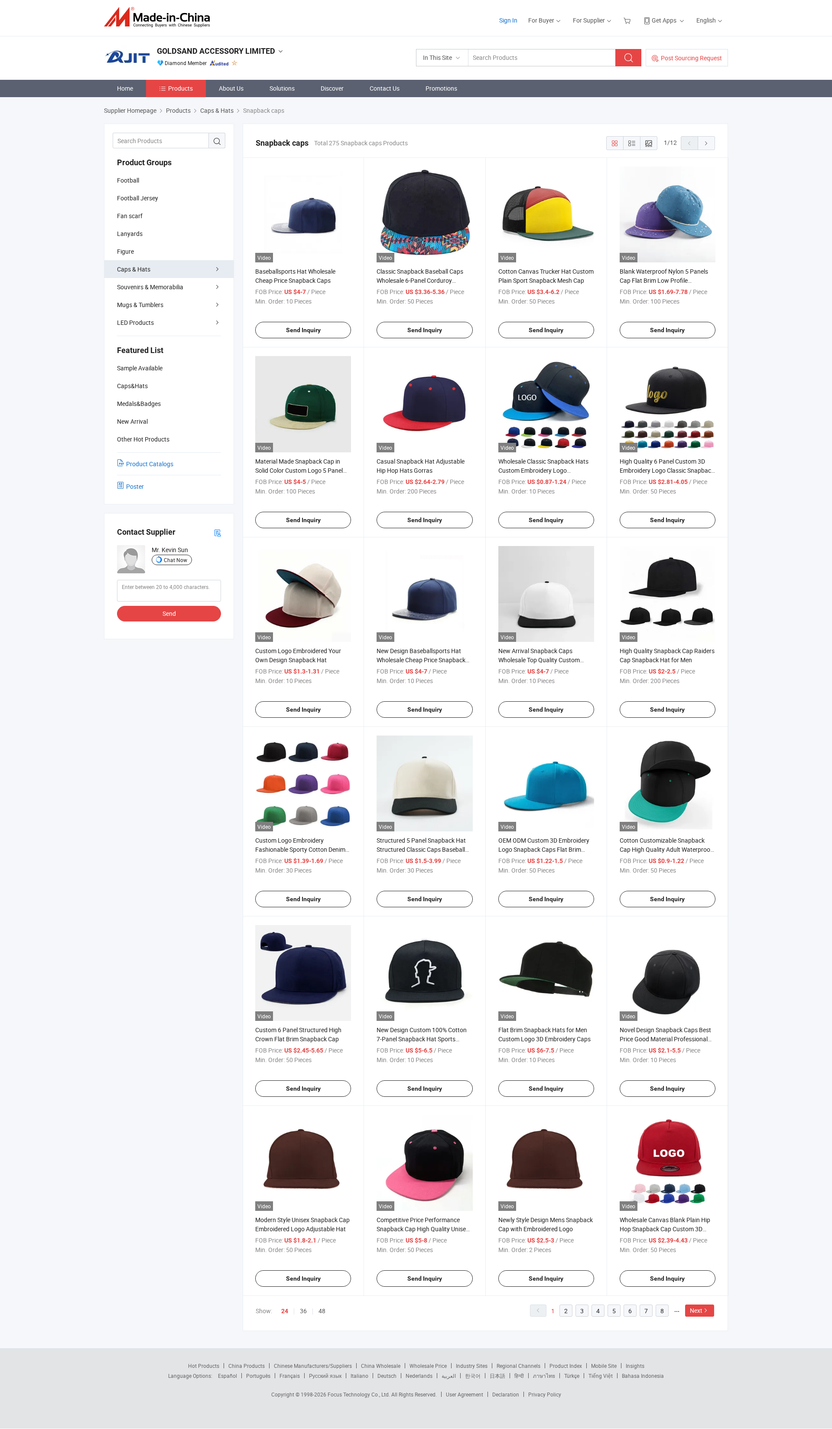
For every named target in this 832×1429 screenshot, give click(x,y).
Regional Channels (518, 1365)
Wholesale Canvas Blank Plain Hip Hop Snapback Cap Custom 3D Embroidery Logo (665, 1229)
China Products (246, 1365)
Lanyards (130, 233)
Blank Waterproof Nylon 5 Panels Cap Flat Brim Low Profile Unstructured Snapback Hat (664, 280)
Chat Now (175, 559)
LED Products (135, 322)
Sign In (508, 20)
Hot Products (203, 1365)
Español (227, 1375)
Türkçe (571, 1375)
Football (128, 180)
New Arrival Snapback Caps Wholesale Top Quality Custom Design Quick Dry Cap (539, 660)
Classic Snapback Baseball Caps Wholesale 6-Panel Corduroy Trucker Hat (420, 280)
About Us (231, 88)
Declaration (505, 1394)
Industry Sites (472, 1365)
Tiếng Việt (600, 1375)
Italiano (359, 1375)
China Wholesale (380, 1365)
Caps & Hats (133, 269)
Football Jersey (137, 198)
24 (284, 1311)
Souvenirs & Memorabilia (150, 287)
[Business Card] (217, 532)
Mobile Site (604, 1365)
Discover (332, 88)
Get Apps (664, 20)
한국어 (473, 1375)
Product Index (565, 1365)
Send (169, 613)
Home (125, 88)
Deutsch (386, 1375)
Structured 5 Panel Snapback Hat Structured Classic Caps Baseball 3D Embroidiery (421, 849)
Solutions (282, 88)
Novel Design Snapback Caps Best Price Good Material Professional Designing (665, 1039)
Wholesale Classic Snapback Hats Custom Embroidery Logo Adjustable (543, 470)
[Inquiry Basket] (628, 20)
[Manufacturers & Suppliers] (159, 17)
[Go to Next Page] (706, 143)
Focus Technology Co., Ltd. (359, 1394)
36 (303, 1311)
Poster (135, 486)
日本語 (497, 1375)
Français (290, 1375)
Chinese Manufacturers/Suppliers (313, 1365)
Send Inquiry (303, 330)
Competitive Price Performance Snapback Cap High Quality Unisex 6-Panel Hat (423, 1229)
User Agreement (464, 1394)
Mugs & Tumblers (140, 305)
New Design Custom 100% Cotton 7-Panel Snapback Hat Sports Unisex (422, 1039)
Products (180, 88)
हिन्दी (519, 1375)
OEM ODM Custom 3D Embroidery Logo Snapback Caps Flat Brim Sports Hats (543, 849)
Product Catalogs (149, 464)
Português (258, 1375)
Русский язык (325, 1375)
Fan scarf (130, 216)
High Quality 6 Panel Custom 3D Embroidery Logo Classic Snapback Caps (667, 470)
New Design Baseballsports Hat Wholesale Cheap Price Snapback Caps (421, 660)
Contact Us (385, 88)
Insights (635, 1365)
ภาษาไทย (544, 1375)
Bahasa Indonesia (643, 1375)
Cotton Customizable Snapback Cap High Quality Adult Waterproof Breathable (666, 849)
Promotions (441, 88)
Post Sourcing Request (691, 58)
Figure (125, 251)
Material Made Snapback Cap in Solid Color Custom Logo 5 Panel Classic (299, 470)
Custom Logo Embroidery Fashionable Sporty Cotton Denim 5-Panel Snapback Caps (300, 849)
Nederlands (419, 1375)
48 (321, 1311)
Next (696, 1310)
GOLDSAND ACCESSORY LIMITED (216, 51)
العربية (449, 1375)
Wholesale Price (428, 1365)
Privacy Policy (544, 1394)
